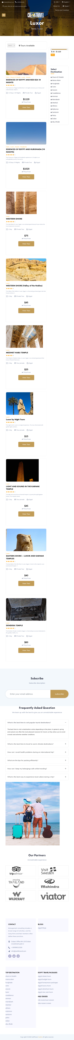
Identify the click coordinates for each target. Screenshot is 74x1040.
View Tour (26, 107)
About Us (56, 6)
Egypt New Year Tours (45, 992)
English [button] (66, 2)
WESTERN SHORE (14, 218)
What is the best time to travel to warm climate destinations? (30, 744)
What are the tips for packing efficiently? (22, 760)
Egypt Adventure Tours (45, 989)
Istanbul (55, 103)
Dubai (54, 119)
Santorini (55, 112)
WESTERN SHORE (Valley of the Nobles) (24, 285)
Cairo (7, 77)
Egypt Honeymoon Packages (48, 982)
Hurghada (23, 147)
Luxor (23, 77)
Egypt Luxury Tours (44, 986)
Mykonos (55, 109)
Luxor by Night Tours (15, 419)
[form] (11, 45)
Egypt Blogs (42, 928)
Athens (54, 106)
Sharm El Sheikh (15, 77)
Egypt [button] (66, 6)
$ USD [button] (56, 2)
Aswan (28, 77)
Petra (54, 115)
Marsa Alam (56, 80)
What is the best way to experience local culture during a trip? (30, 777)
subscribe (59, 694)
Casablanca (56, 93)
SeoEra (40, 1037)
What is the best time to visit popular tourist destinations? (29, 723)
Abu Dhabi (56, 122)
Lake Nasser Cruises (44, 1003)
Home (33, 29)
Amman (55, 96)
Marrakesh (56, 99)
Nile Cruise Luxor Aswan (46, 1000)
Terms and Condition (62, 10)
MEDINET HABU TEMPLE (17, 352)
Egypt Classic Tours (44, 976)
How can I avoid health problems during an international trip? (30, 752)
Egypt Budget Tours (44, 979)
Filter (52, 54)
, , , (18, 77)
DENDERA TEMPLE (14, 625)
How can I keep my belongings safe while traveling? (27, 769)
